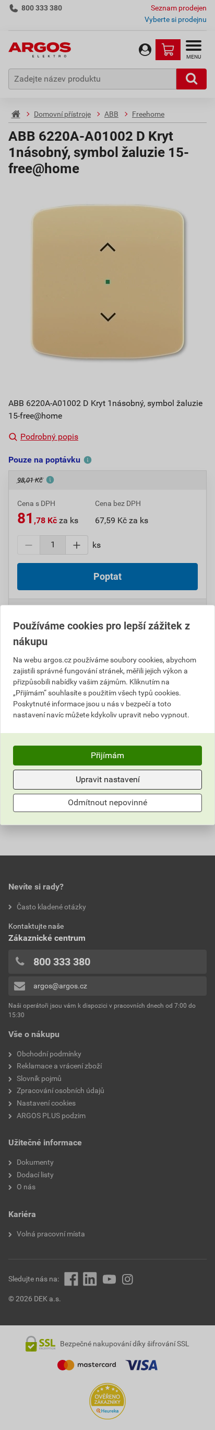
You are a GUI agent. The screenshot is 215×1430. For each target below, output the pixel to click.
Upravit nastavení (108, 779)
